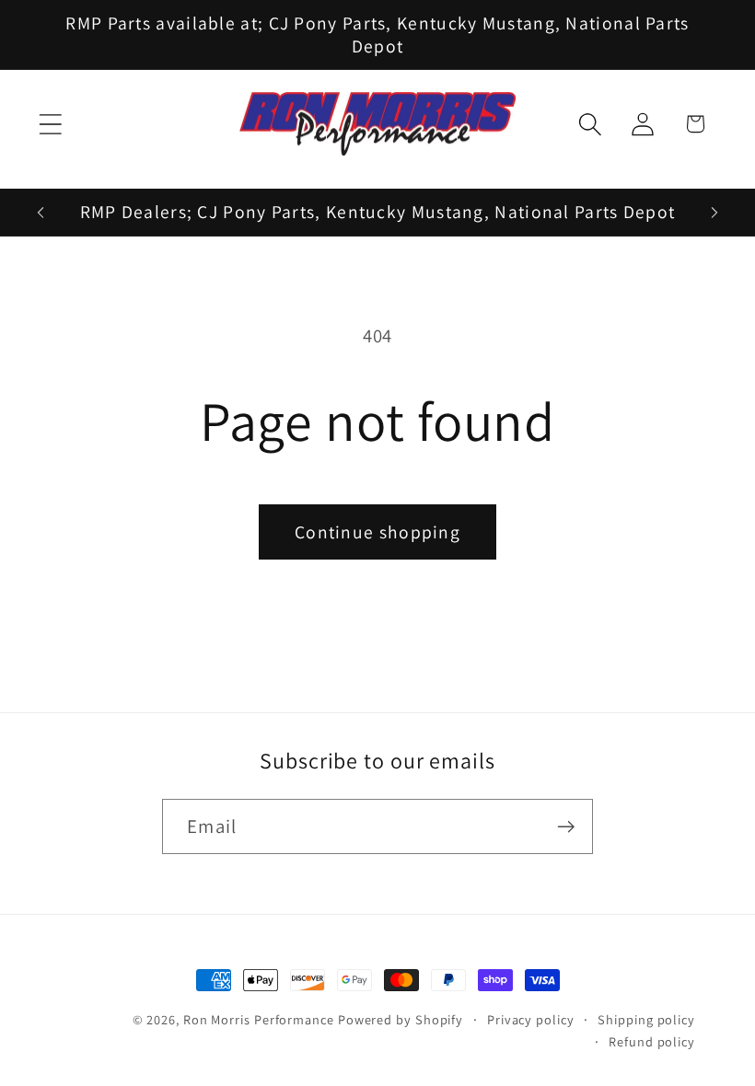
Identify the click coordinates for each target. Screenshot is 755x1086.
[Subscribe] (566, 827)
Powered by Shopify (400, 1019)
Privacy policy (531, 1019)
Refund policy (652, 1041)
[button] (50, 124)
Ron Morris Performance (258, 1019)
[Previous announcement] (40, 211)
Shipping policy (646, 1019)
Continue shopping (377, 532)
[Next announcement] (714, 211)
